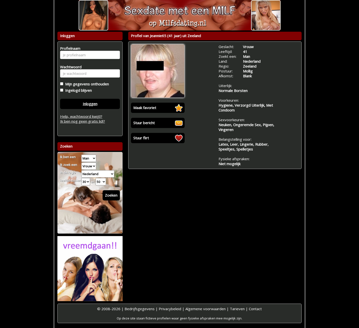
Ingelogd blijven (77, 90)
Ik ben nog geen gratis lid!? (82, 121)
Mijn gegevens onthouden (86, 83)
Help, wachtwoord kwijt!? (81, 116)
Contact (255, 308)
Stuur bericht (144, 122)
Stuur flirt (141, 137)
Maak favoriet (144, 107)
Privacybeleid (170, 308)
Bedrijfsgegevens (140, 308)
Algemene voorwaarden (205, 308)
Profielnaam (69, 48)
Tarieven (237, 308)
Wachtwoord (69, 66)
